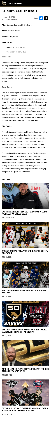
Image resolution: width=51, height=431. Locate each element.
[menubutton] (47, 3)
